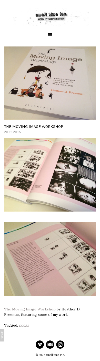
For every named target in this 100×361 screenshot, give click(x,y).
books (24, 325)
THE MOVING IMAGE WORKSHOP (33, 126)
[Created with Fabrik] (2, 335)
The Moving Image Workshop (30, 309)
